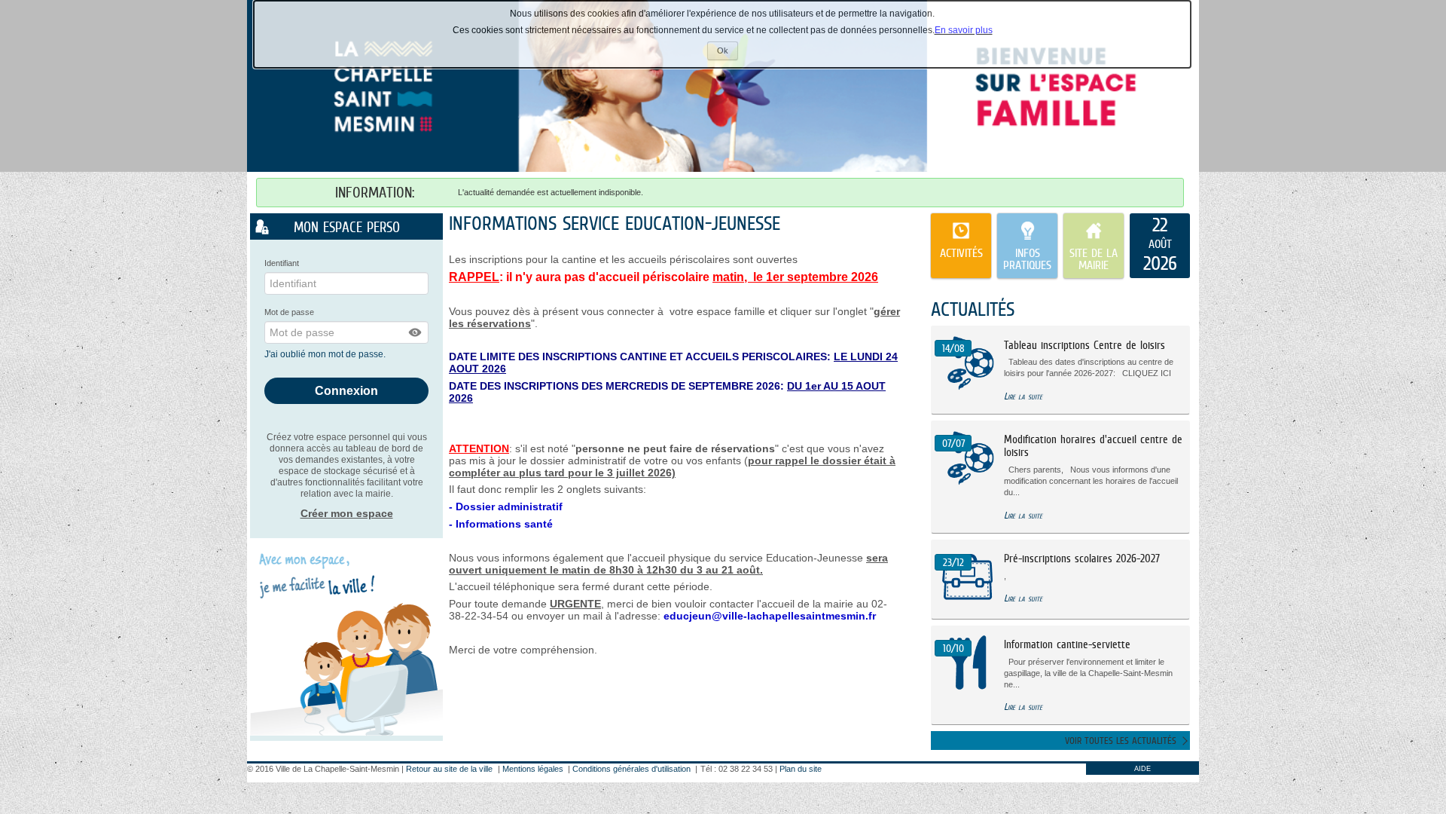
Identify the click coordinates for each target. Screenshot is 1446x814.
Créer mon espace (346, 513)
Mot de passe (289, 312)
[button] (415, 332)
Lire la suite (1023, 396)
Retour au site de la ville (449, 768)
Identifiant (281, 263)
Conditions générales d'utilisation (631, 768)
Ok (727, 52)
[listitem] (1160, 245)
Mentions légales (532, 768)
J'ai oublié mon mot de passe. (326, 354)
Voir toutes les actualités (1120, 740)
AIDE (1142, 769)
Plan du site (800, 768)
